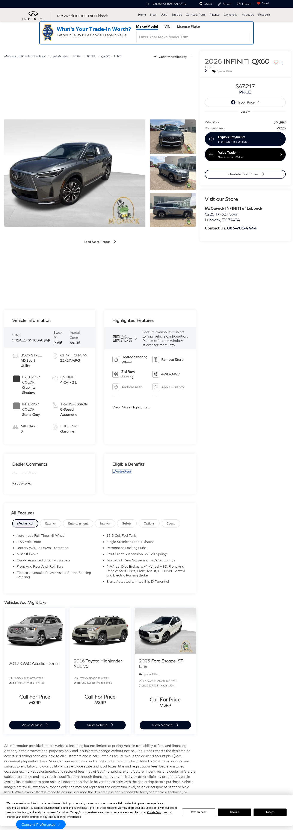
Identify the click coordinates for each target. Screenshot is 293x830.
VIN (168, 26)
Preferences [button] (74, 816)
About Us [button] (248, 14)
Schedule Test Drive (243, 174)
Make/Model (147, 26)
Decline (234, 812)
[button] (74, 173)
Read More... (22, 483)
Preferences (199, 812)
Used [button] (164, 14)
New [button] (153, 14)
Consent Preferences (38, 824)
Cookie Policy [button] (154, 812)
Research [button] (264, 14)
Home (142, 14)
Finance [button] (214, 14)
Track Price (246, 102)
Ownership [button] (231, 14)
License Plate (188, 26)
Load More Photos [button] (97, 241)
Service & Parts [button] (195, 14)
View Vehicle (32, 725)
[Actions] (282, 63)
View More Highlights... (131, 407)
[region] (245, 123)
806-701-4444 (242, 228)
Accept (270, 812)
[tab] (25, 523)
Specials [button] (177, 14)
